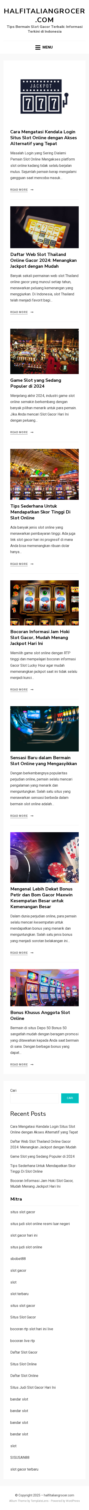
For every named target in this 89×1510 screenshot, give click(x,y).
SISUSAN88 (19, 1457)
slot (13, 1282)
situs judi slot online (26, 1247)
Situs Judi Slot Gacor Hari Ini (33, 1387)
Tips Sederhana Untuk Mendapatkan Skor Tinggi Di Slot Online (40, 512)
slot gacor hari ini (23, 1235)
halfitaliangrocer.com (44, 16)
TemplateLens (40, 1501)
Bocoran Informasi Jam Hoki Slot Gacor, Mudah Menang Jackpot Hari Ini (40, 638)
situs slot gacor (22, 1212)
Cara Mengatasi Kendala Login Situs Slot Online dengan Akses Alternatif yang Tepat (43, 138)
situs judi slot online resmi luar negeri (40, 1224)
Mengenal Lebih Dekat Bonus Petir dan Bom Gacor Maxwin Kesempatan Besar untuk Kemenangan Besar (41, 898)
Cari (13, 1090)
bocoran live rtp (22, 1341)
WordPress (73, 1501)
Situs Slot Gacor (23, 1317)
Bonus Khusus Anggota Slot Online (40, 1015)
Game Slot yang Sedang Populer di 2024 (35, 383)
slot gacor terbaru (24, 1469)
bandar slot (19, 1399)
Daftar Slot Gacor (23, 1352)
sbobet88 (18, 1259)
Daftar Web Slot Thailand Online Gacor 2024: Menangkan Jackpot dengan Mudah (43, 260)
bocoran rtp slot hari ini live (31, 1329)
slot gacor (18, 1270)
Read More (19, 189)
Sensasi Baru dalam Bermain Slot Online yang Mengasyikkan (43, 761)
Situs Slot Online (23, 1364)
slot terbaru (19, 1294)
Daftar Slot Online (24, 1376)
